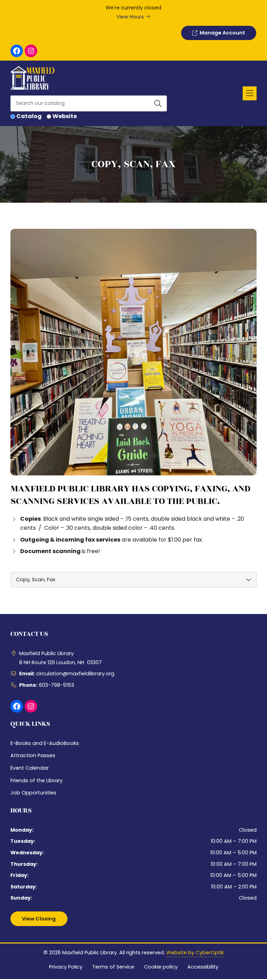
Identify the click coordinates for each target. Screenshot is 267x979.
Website (64, 116)
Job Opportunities (33, 792)
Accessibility (202, 966)
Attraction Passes (32, 755)
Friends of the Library (36, 780)
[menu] (133, 580)
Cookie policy (161, 966)
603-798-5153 (56, 685)
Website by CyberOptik (195, 952)
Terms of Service (113, 966)
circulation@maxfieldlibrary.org (75, 673)
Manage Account (221, 32)
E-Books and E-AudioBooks (44, 743)
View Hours (130, 16)
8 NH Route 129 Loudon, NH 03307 (60, 662)
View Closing (39, 918)
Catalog (29, 116)
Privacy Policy (65, 966)
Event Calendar (29, 767)
